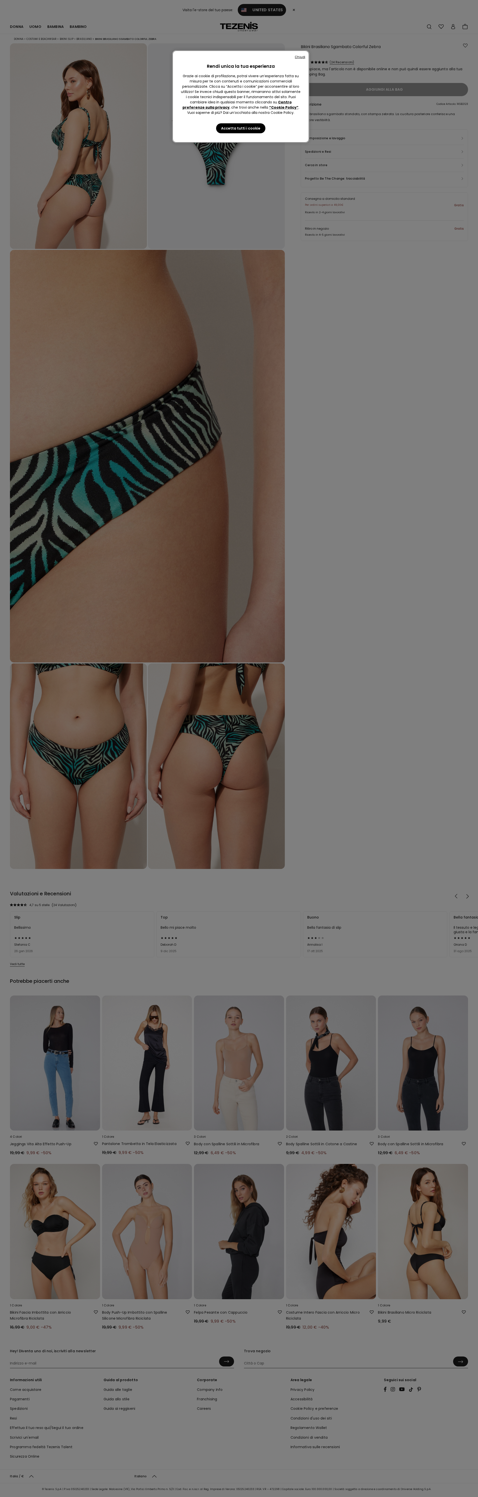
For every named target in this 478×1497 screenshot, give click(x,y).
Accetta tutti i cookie (240, 128)
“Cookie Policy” (284, 107)
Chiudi (300, 57)
